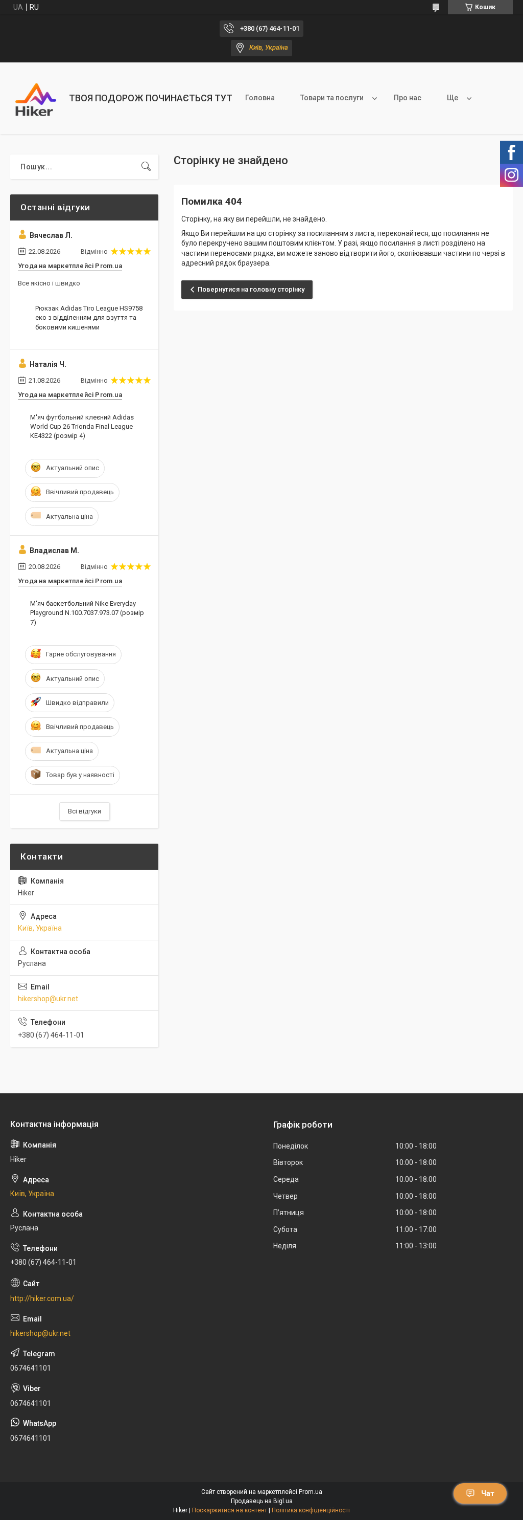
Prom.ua (310, 1491)
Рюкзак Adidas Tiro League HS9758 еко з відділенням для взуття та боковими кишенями (88, 317)
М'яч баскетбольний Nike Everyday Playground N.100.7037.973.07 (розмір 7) (87, 613)
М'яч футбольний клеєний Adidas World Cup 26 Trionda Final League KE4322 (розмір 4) (82, 426)
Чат (487, 1493)
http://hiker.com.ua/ (42, 1298)
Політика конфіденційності (311, 1510)
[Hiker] (35, 98)
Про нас (407, 98)
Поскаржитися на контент (229, 1510)
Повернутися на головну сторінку (251, 289)
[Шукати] (146, 167)
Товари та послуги (332, 98)
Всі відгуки (84, 811)
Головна (260, 98)
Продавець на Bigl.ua (262, 1501)
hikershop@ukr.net (48, 999)
